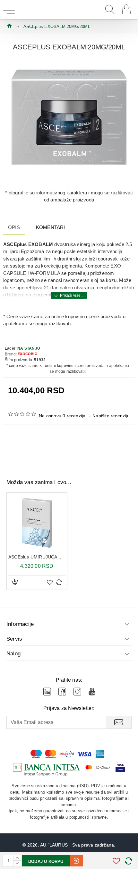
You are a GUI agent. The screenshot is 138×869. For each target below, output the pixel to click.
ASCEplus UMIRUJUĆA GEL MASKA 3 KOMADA (36, 556)
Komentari (50, 227)
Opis (14, 227)
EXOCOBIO (28, 354)
